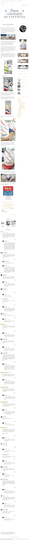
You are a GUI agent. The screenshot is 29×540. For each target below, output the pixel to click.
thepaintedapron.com (5, 252)
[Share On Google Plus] (15, 214)
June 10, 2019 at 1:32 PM (5, 444)
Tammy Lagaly (4, 274)
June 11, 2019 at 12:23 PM (6, 282)
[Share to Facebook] (10, 214)
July (19, 100)
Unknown (4, 324)
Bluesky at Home (4, 201)
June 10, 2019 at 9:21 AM (5, 339)
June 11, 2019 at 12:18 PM (6, 241)
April (19, 110)
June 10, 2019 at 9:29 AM (5, 353)
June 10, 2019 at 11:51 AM (5, 417)
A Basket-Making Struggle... (22, 107)
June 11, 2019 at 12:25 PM (6, 307)
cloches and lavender (5, 298)
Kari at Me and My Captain (6, 454)
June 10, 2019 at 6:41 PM (5, 455)
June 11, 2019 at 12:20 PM (6, 266)
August (20, 99)
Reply (14, 259)
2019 (19, 98)
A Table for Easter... (23, 89)
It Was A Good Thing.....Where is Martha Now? (24, 86)
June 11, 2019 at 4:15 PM (6, 438)
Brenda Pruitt (4, 416)
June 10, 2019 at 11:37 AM (5, 402)
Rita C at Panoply (5, 443)
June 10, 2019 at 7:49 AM (5, 289)
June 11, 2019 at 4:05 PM (6, 364)
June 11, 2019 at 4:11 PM (6, 395)
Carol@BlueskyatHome (5, 401)
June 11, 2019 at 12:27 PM (6, 333)
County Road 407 (9, 201)
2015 (19, 116)
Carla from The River (5, 509)
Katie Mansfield (5, 288)
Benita (5, 265)
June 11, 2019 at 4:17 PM (6, 461)
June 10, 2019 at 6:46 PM (5, 467)
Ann (3, 495)
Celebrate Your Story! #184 (22, 105)
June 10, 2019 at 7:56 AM (5, 299)
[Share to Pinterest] (13, 214)
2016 (19, 115)
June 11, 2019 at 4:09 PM (6, 380)
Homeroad (4, 313)
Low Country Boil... (21, 104)
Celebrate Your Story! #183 (22, 108)
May (19, 109)
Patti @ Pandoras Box (5, 466)
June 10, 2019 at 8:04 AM (5, 314)
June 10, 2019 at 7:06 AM (5, 232)
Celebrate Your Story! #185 (22, 103)
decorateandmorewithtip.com (6, 372)
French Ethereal (5, 427)
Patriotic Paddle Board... (22, 106)
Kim (3, 231)
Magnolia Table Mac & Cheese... (24, 79)
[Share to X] (12, 214)
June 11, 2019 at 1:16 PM (5, 496)
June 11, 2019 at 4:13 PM (6, 410)
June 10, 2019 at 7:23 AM (5, 253)
